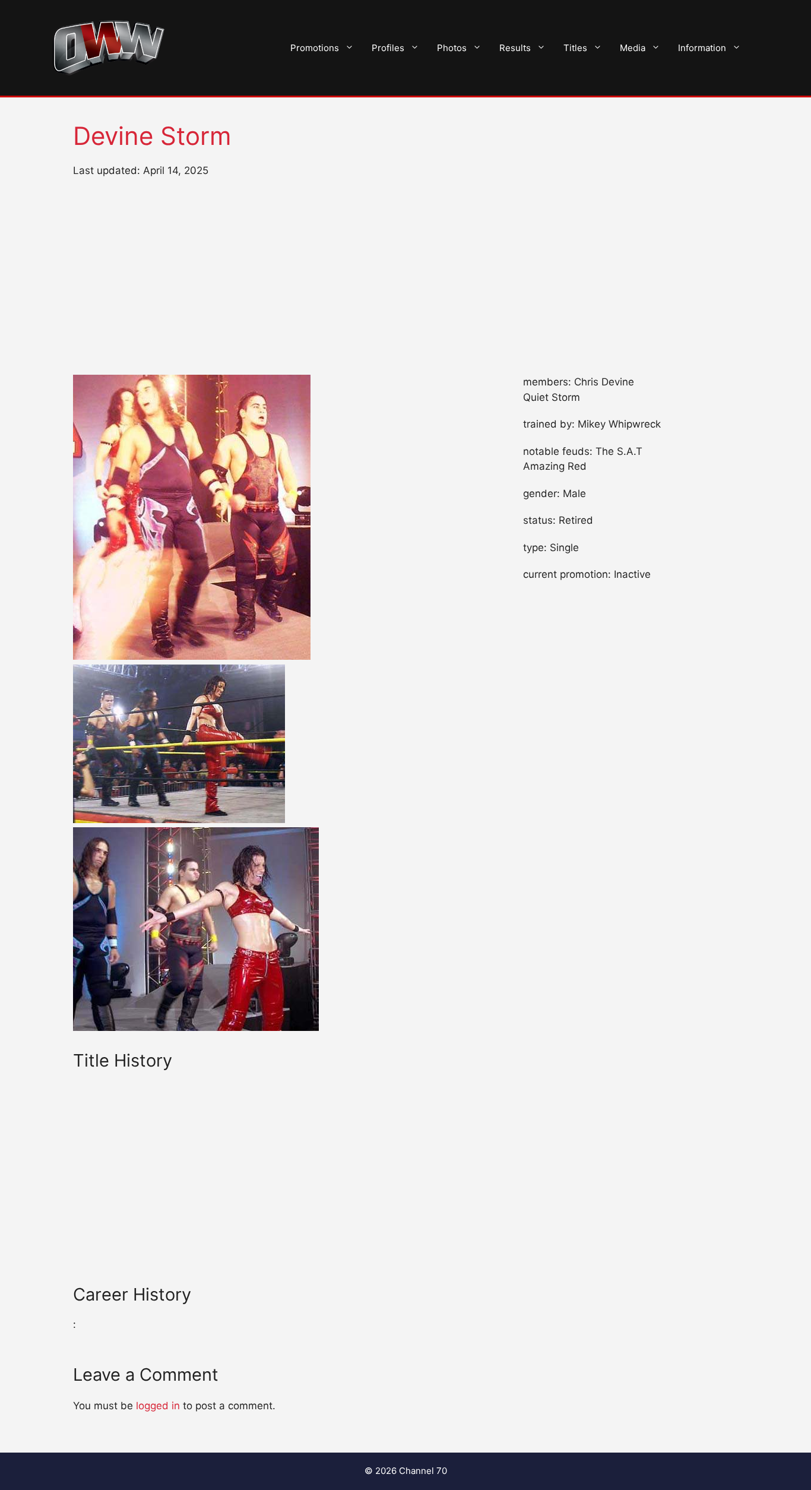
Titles (575, 47)
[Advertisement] (405, 277)
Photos (452, 47)
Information (702, 47)
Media (632, 47)
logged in (158, 1406)
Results (515, 47)
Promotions (314, 47)
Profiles (388, 47)
